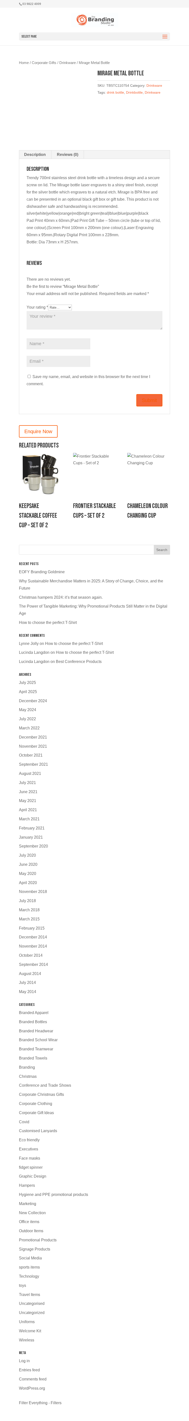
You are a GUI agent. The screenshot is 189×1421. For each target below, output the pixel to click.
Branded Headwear (36, 1031)
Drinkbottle (134, 92)
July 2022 (27, 719)
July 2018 (27, 901)
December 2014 (33, 937)
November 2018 (33, 892)
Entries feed (29, 1370)
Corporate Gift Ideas (36, 1113)
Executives (28, 1149)
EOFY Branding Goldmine (42, 572)
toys (22, 1285)
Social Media (30, 1258)
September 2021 (33, 764)
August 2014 (30, 974)
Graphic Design (32, 1176)
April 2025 (28, 692)
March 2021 (29, 819)
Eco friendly (29, 1140)
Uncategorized (32, 1313)
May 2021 (27, 801)
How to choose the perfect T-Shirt (48, 622)
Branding (27, 1067)
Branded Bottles (33, 1022)
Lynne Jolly (29, 643)
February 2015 (32, 928)
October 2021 (31, 755)
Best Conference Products (79, 661)
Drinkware (67, 63)
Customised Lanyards (38, 1131)
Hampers (27, 1185)
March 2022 (29, 728)
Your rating (37, 307)
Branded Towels (33, 1058)
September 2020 (33, 846)
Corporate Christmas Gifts (41, 1094)
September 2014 (33, 964)
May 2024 (27, 710)
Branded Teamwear (36, 1049)
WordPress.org (32, 1388)
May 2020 (27, 873)
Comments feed (33, 1379)
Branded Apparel (33, 1013)
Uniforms (27, 1322)
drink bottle (115, 92)
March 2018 (29, 910)
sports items (29, 1267)
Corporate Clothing (35, 1104)
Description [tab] (35, 154)
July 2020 (27, 855)
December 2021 (33, 737)
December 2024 (33, 701)
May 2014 (27, 992)
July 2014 (27, 982)
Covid (24, 1122)
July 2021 (27, 783)
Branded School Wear (38, 1040)
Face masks (29, 1158)
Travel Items (29, 1295)
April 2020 (28, 883)
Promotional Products (38, 1240)
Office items (29, 1222)
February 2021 (32, 828)
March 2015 (29, 919)
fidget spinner (31, 1167)
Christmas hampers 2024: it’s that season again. (61, 597)
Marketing (27, 1204)
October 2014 (31, 955)
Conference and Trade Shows (45, 1085)
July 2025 (27, 682)
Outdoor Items (31, 1231)
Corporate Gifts (44, 63)
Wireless (26, 1340)
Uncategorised (32, 1303)
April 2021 (28, 810)
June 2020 (28, 864)
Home (24, 63)
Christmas (28, 1076)
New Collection (32, 1213)
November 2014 (33, 946)
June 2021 (28, 792)
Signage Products (34, 1249)
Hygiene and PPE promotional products (53, 1194)
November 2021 (33, 746)
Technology (29, 1276)
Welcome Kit (30, 1331)
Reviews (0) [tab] (67, 154)
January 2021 (31, 837)
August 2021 (30, 773)
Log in (24, 1361)
